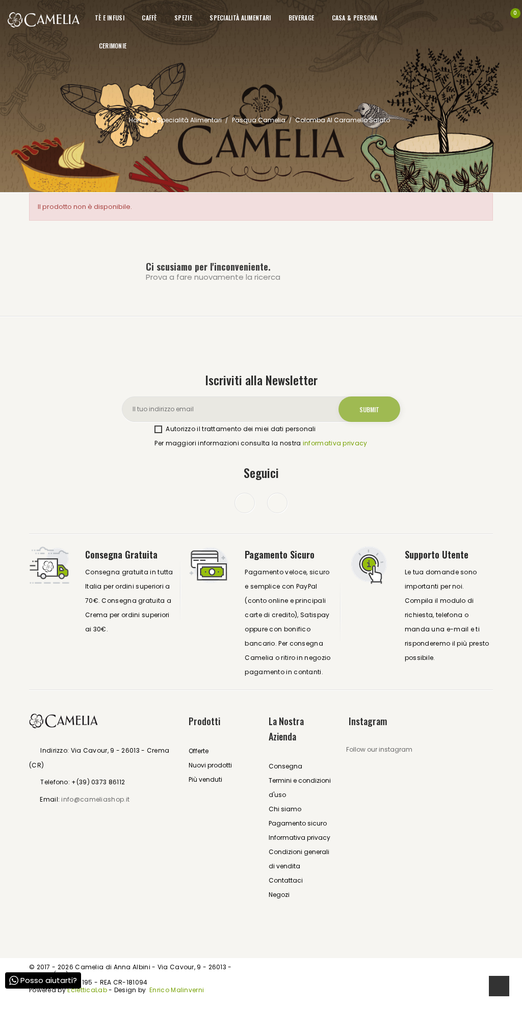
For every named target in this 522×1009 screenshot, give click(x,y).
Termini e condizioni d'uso (300, 787)
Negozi (279, 894)
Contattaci (286, 880)
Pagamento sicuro (298, 823)
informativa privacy (335, 443)
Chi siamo (285, 809)
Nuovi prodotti (210, 765)
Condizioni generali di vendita (299, 858)
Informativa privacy (299, 837)
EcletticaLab (88, 990)
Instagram (277, 503)
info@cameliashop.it (95, 799)
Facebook (244, 503)
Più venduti (205, 779)
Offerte (198, 751)
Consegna (285, 766)
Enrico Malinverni (176, 990)
